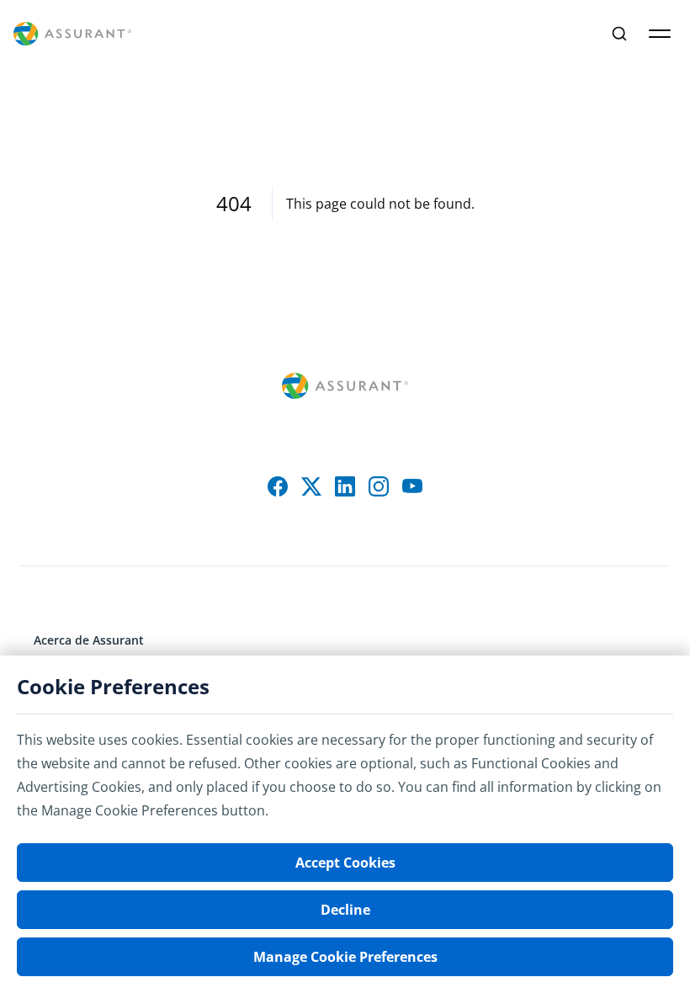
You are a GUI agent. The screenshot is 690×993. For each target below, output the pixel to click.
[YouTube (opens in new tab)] (412, 486)
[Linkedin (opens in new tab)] (345, 486)
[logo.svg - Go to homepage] (72, 34)
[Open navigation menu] (660, 33)
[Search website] (619, 33)
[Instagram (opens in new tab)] (379, 486)
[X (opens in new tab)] (311, 486)
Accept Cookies (345, 862)
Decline (345, 909)
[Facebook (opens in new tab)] (278, 486)
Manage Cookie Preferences (345, 957)
